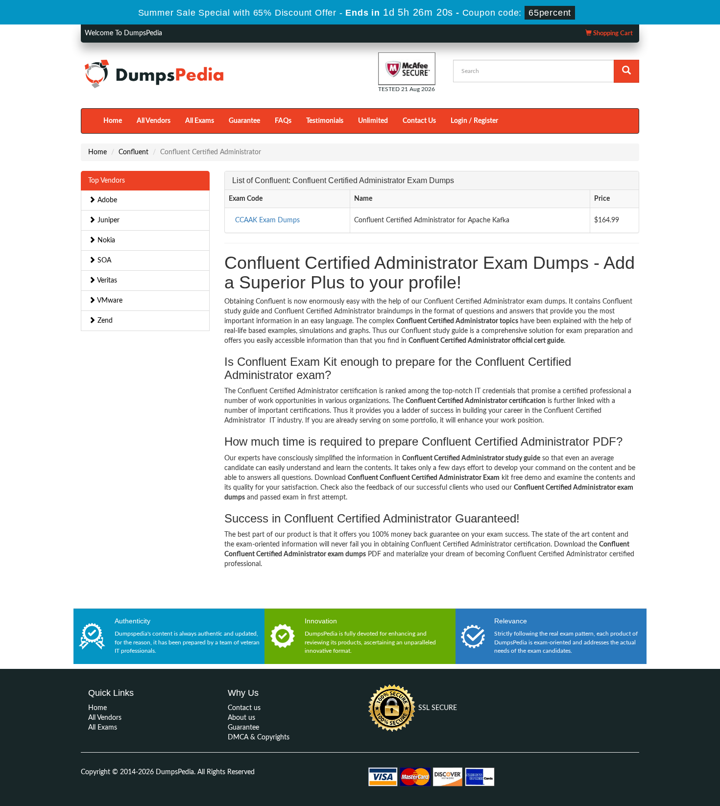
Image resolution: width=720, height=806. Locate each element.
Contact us (244, 708)
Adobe (106, 200)
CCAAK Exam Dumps (267, 220)
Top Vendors (106, 180)
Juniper (108, 220)
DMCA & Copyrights (258, 737)
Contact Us (419, 121)
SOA (103, 260)
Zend (104, 320)
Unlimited (373, 121)
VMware (109, 300)
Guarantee (244, 121)
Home (112, 121)
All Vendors (153, 121)
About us (241, 717)
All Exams (199, 121)
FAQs (283, 121)
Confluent (133, 152)
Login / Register (474, 121)
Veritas (106, 280)
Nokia (105, 240)
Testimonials (324, 121)
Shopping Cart (612, 33)
